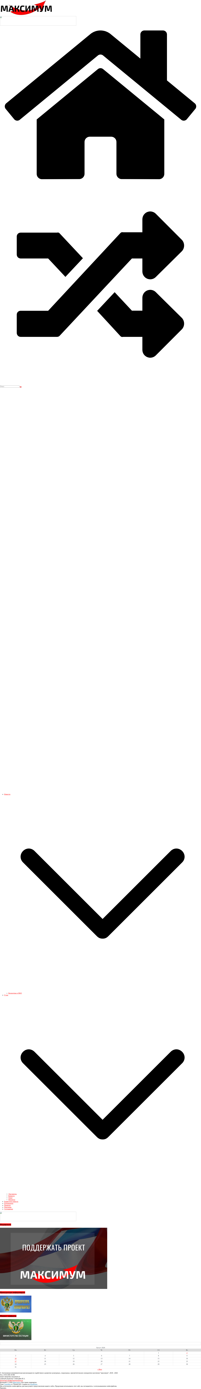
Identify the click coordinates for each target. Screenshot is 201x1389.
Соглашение (8, 1209)
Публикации (8, 1203)
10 (15, 1358)
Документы (12, 1194)
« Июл (99, 1369)
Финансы (11, 1200)
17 (15, 1361)
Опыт (10, 1198)
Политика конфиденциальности (11, 1380)
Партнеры (7, 1207)
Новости (7, 794)
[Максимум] (100, 183)
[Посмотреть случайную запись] (100, 384)
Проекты (7, 1205)
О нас (6, 995)
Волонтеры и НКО (15, 993)
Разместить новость (11, 1201)
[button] (102, 991)
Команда (11, 1196)
